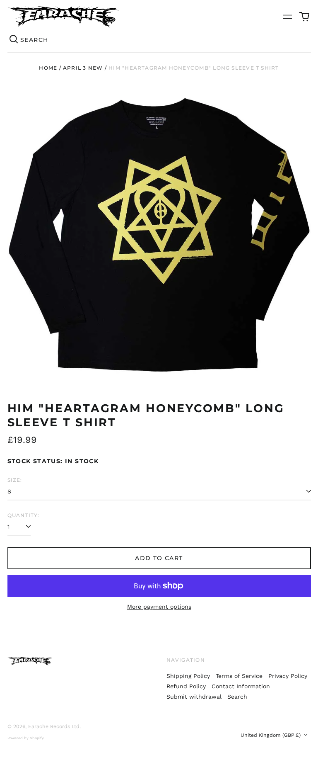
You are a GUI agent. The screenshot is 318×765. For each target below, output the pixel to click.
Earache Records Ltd (54, 726)
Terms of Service (239, 676)
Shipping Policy (188, 676)
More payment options (159, 606)
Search (237, 696)
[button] (304, 16)
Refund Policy (186, 686)
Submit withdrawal (194, 696)
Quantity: (23, 515)
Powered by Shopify (25, 738)
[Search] (14, 39)
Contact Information (241, 686)
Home (48, 68)
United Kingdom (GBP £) (271, 735)
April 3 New (83, 68)
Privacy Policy (287, 676)
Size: (14, 480)
